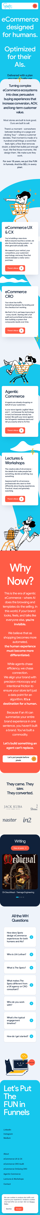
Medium (7, 1138)
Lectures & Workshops (14, 1179)
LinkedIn (7, 1130)
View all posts (19, 848)
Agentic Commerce (12, 1174)
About (6, 1154)
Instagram (8, 1134)
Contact (7, 1184)
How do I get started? (17, 1036)
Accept (18, 1209)
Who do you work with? (15, 1003)
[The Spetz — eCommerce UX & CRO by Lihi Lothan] (7, 6)
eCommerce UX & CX (13, 1159)
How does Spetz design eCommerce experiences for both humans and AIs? (17, 937)
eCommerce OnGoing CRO (15, 1169)
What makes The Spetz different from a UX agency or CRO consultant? (17, 985)
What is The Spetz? (16, 967)
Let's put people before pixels (18, 758)
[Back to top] (20, 1064)
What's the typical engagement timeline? (16, 1020)
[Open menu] (35, 6)
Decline (9, 1209)
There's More (12, 268)
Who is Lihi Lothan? (16, 954)
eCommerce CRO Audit (14, 1164)
